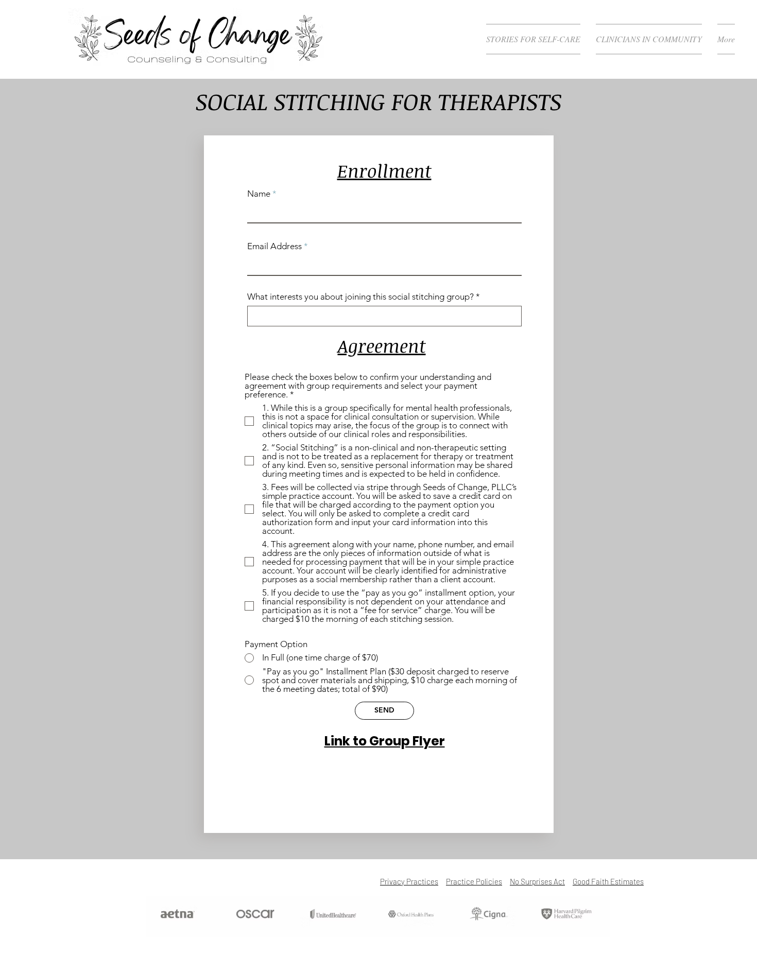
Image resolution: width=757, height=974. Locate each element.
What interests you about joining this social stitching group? (360, 296)
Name (258, 193)
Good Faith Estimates (608, 881)
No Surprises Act (537, 881)
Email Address (274, 246)
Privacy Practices (409, 881)
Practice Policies (474, 881)
